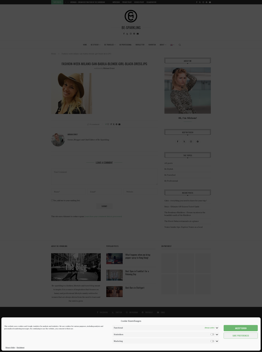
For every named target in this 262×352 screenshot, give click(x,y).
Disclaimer (20, 347)
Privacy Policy (10, 347)
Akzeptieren (240, 328)
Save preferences (241, 335)
